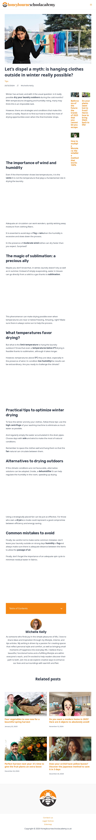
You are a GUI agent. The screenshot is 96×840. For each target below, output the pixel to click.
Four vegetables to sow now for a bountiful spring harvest (22, 720)
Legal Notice (48, 821)
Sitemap (48, 824)
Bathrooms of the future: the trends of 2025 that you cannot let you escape (75, 113)
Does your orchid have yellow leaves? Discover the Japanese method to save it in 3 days (69, 766)
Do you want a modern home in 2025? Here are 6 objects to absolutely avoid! (69, 720)
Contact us (48, 817)
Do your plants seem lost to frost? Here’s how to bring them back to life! (86, 112)
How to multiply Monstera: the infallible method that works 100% (75, 153)
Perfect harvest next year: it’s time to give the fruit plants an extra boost (24, 765)
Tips (6, 81)
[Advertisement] (36, 138)
